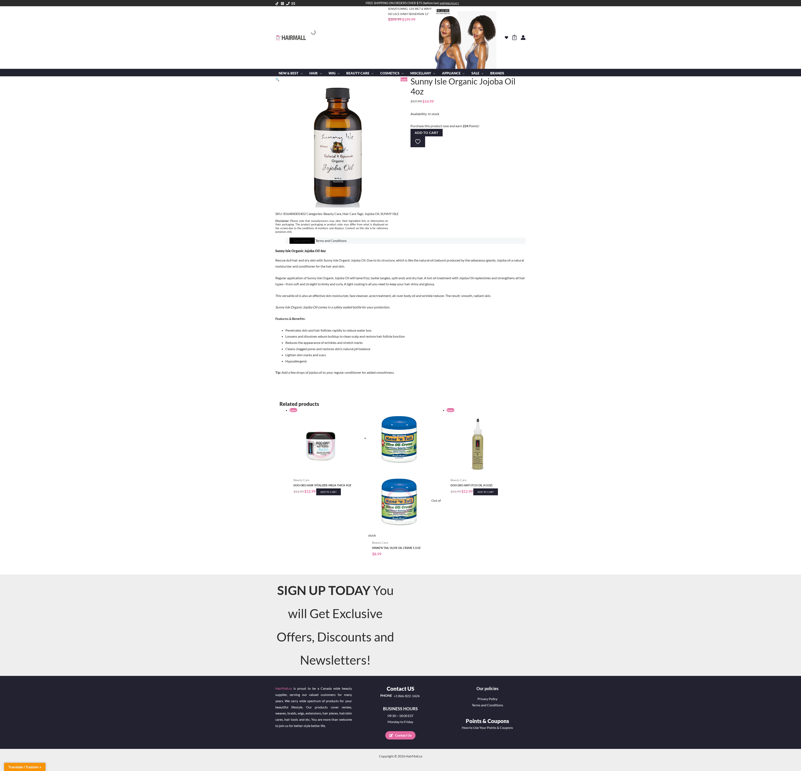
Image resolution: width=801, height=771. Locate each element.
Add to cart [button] (328, 492)
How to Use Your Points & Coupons (487, 727)
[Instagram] (282, 3)
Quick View (327, 472)
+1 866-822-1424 (406, 696)
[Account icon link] (523, 37)
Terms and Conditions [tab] (331, 241)
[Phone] (288, 3)
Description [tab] (302, 241)
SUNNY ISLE (389, 214)
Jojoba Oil (372, 214)
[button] (300, 73)
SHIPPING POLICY (449, 3)
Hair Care (349, 214)
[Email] (293, 3)
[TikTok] (277, 3)
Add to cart (426, 133)
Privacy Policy (487, 699)
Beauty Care (332, 214)
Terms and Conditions (487, 705)
